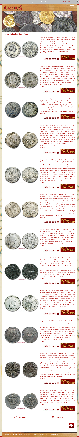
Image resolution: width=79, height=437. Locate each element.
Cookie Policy (67, 2)
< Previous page (21, 417)
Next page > (57, 417)
